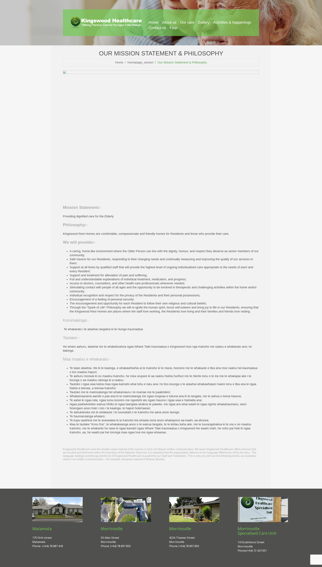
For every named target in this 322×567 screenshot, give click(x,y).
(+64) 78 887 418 (52, 546)
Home (119, 62)
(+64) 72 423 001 (256, 550)
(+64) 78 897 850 (120, 546)
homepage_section (140, 62)
